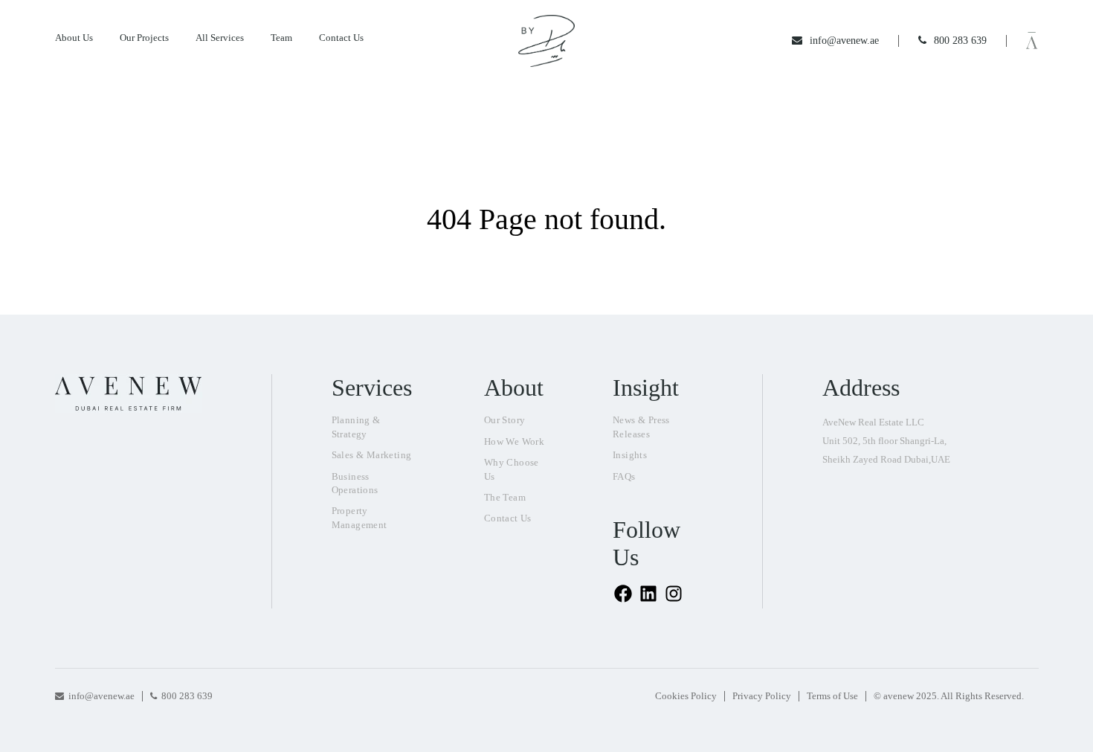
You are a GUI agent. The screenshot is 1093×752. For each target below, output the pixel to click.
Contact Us (341, 37)
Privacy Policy (761, 695)
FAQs (624, 476)
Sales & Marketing (372, 454)
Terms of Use (832, 695)
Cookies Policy (686, 695)
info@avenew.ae (101, 695)
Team (281, 37)
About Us (74, 37)
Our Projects (144, 37)
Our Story (505, 419)
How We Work (514, 441)
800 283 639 (187, 695)
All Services (220, 37)
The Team (505, 497)
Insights (630, 454)
